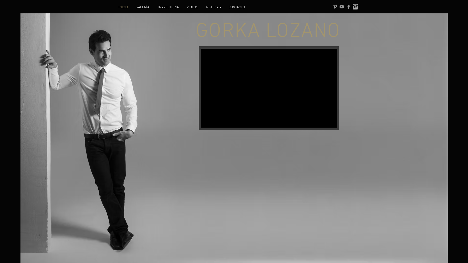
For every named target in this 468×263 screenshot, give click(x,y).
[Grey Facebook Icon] (348, 6)
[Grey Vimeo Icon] (335, 6)
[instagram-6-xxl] (355, 6)
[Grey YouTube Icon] (341, 6)
